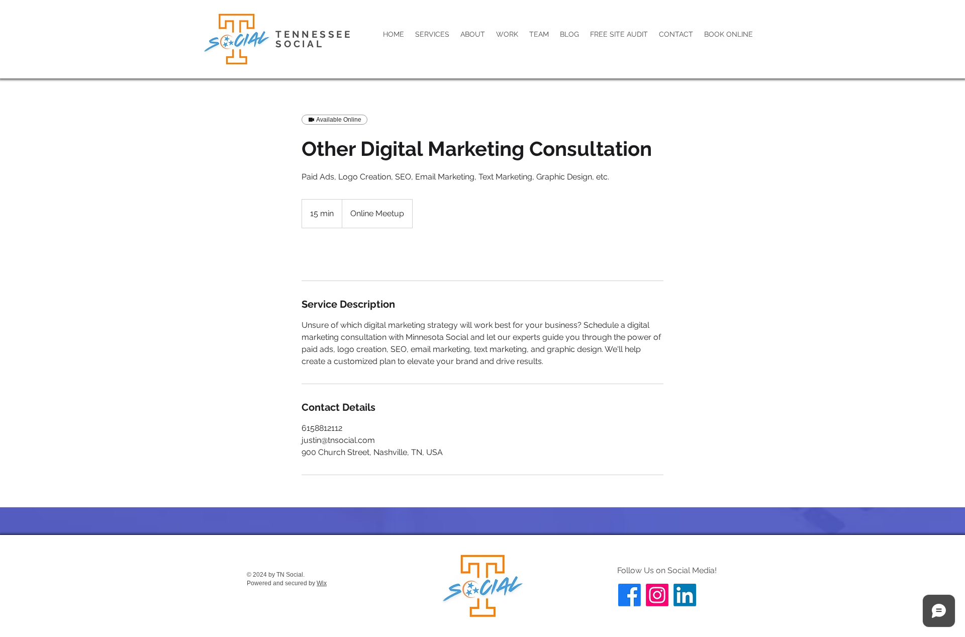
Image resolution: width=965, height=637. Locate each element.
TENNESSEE (316, 34)
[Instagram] (657, 595)
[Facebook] (629, 595)
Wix (322, 583)
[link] (335, 254)
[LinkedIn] (684, 595)
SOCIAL (299, 43)
